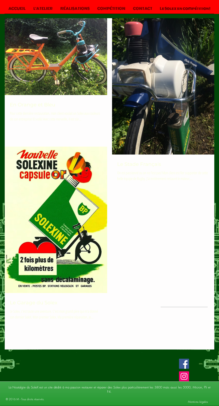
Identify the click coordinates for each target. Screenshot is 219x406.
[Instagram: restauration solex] (184, 376)
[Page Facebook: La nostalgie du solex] (184, 364)
